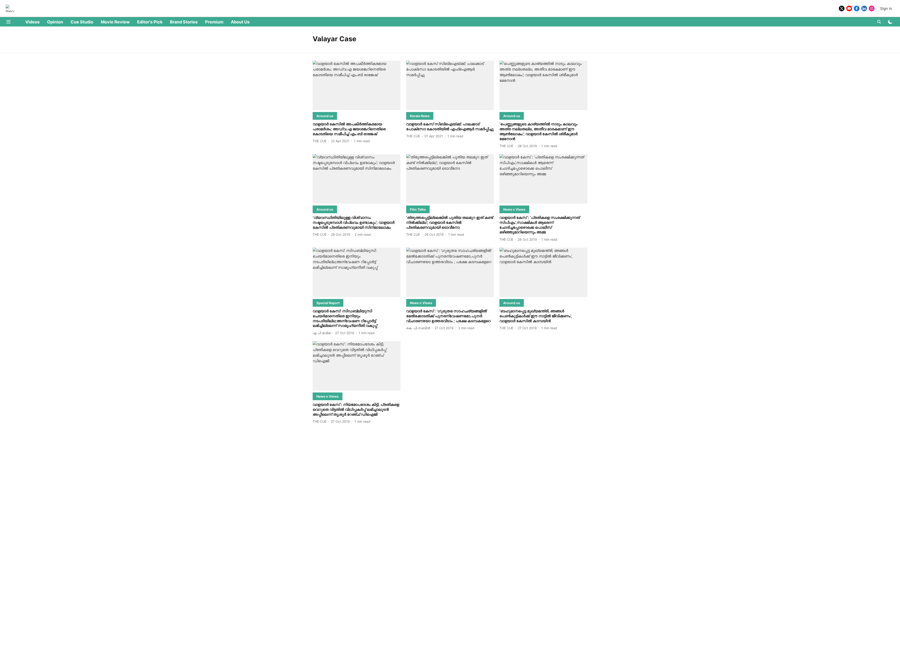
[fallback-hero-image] (357, 85)
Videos (32, 21)
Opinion (55, 21)
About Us (240, 21)
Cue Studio (82, 21)
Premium (214, 21)
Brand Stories (184, 21)
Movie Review (115, 21)
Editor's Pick (149, 21)
